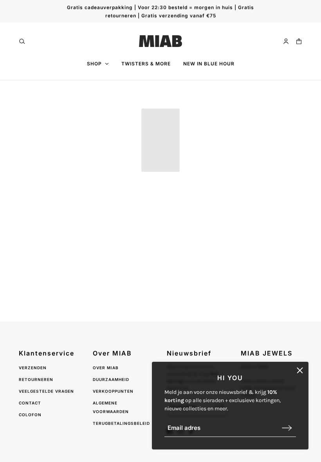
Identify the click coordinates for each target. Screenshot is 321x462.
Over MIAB (106, 367)
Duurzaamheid (111, 379)
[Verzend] (287, 427)
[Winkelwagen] (299, 41)
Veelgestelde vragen (46, 391)
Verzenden (33, 367)
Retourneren (36, 379)
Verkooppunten (113, 391)
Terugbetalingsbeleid (121, 423)
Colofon (30, 414)
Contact (30, 403)
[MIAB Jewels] (160, 41)
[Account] (286, 41)
